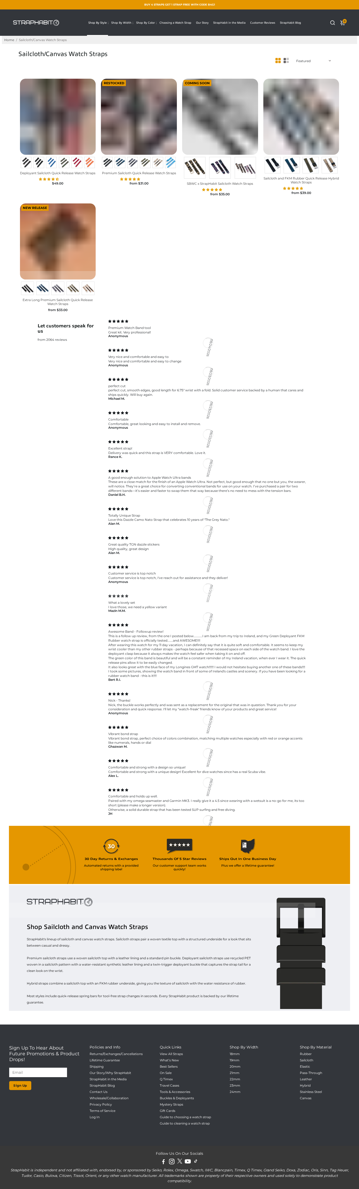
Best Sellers (169, 1066)
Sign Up (20, 1085)
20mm (235, 1066)
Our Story (202, 22)
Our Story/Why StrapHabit (110, 1073)
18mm (235, 1054)
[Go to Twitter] (179, 1162)
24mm (235, 1092)
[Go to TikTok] (195, 1162)
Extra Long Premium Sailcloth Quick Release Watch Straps (58, 302)
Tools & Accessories (175, 1092)
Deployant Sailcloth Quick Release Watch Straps (57, 173)
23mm (235, 1085)
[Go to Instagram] (171, 1162)
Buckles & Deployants (177, 1098)
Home (9, 40)
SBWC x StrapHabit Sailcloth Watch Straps (220, 184)
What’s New (169, 1060)
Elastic (305, 1066)
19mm (234, 1060)
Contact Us (98, 1092)
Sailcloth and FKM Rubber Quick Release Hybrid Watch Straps (301, 180)
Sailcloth (306, 1060)
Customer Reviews (262, 22)
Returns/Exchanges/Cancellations (116, 1054)
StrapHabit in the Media (229, 22)
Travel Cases (169, 1085)
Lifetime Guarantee (105, 1060)
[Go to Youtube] (187, 1162)
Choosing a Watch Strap (175, 22)
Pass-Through (311, 1073)
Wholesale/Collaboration (109, 1098)
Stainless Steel (311, 1092)
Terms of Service (102, 1111)
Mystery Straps (171, 1104)
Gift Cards (167, 1111)
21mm (234, 1073)
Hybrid (305, 1085)
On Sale (166, 1073)
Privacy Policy (101, 1104)
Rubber (306, 1054)
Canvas (305, 1098)
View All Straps (171, 1054)
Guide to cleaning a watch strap (185, 1123)
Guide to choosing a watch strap (185, 1117)
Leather (306, 1079)
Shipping (97, 1066)
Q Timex (166, 1079)
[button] (49, 179)
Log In (95, 1117)
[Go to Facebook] (163, 1162)
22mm (235, 1079)
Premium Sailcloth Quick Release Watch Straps (139, 173)
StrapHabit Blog (290, 22)
